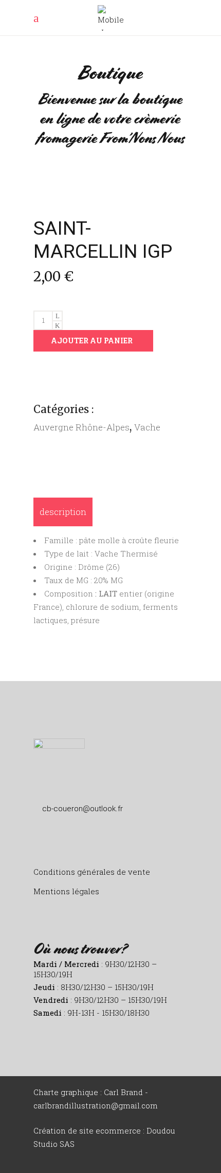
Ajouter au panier (92, 340)
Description (63, 512)
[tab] (63, 512)
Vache (147, 427)
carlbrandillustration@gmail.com (95, 1105)
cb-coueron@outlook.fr (82, 808)
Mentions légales (66, 891)
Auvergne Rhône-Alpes (81, 427)
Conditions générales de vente (91, 872)
